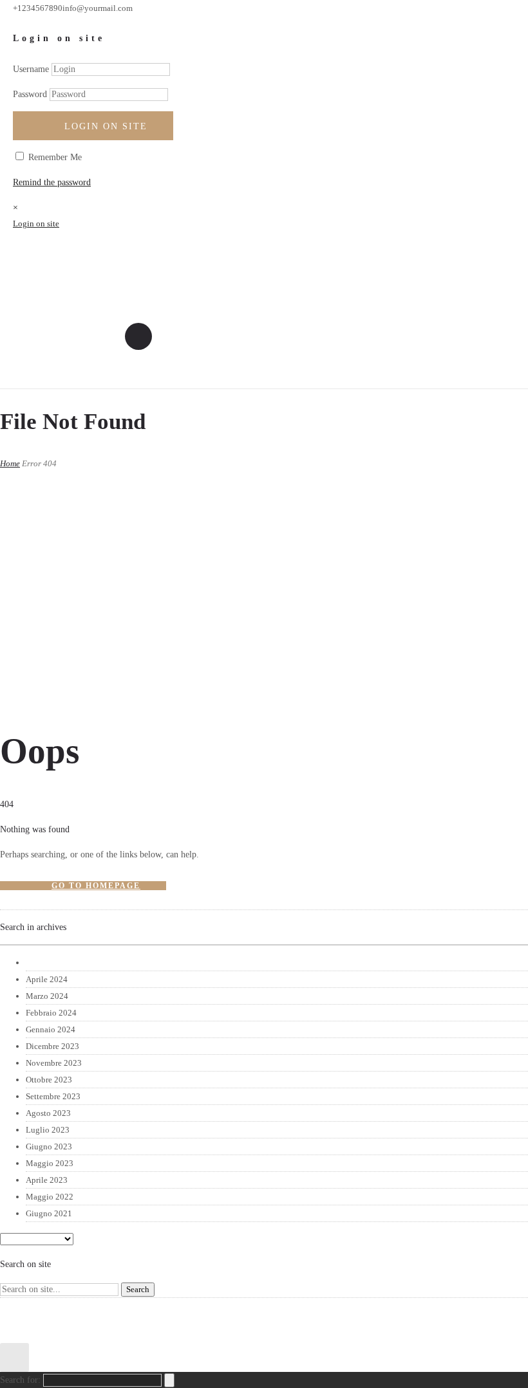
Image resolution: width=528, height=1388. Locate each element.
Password (30, 94)
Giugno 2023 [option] (49, 1146)
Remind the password (52, 182)
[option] (277, 962)
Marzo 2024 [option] (47, 996)
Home (10, 463)
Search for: (20, 1380)
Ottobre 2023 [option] (49, 1079)
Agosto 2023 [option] (48, 1113)
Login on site (105, 126)
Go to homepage (96, 885)
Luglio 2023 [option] (48, 1130)
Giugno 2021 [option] (49, 1213)
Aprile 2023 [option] (47, 1180)
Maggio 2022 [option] (49, 1196)
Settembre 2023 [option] (53, 1096)
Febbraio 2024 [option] (51, 1013)
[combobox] (264, 944)
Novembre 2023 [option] (54, 1063)
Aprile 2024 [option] (47, 979)
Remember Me (54, 157)
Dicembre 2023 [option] (52, 1046)
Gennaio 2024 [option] (50, 1029)
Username (31, 69)
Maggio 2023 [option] (49, 1163)
